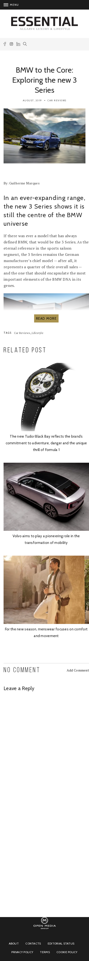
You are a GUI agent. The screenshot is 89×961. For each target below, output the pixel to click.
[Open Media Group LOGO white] (44, 931)
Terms (45, 952)
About (14, 943)
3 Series (40, 206)
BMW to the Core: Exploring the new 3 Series (44, 80)
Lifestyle (37, 333)
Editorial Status (61, 943)
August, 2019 (32, 100)
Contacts (33, 943)
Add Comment (78, 670)
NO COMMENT (22, 670)
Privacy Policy (22, 952)
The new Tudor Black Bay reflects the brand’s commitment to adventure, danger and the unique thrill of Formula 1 (46, 443)
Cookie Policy (67, 952)
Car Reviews (56, 100)
